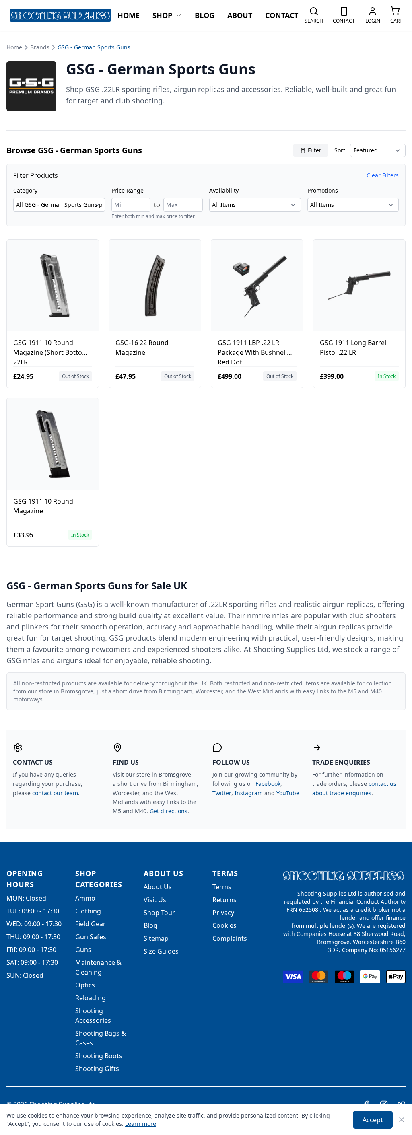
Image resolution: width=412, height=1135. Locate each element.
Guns (83, 949)
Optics (85, 985)
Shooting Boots (98, 1055)
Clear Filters (383, 175)
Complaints (229, 938)
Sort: (340, 150)
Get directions (168, 811)
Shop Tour (159, 912)
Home (128, 15)
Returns (224, 899)
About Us (158, 886)
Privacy (223, 912)
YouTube (287, 793)
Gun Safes (90, 936)
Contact (281, 15)
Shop (162, 15)
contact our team (55, 793)
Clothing (88, 911)
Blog (204, 15)
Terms (221, 886)
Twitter (221, 793)
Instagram (249, 793)
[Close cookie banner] (401, 1119)
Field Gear (90, 923)
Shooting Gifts (97, 1068)
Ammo (85, 898)
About (239, 15)
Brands (39, 47)
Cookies (224, 925)
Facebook (267, 784)
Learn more (140, 1123)
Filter (314, 150)
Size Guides (161, 951)
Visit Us (155, 899)
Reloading (90, 997)
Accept (373, 1119)
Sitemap (156, 938)
